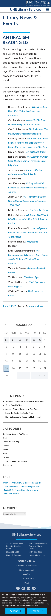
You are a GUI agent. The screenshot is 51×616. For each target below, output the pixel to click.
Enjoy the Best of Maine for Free (19, 413)
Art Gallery (17, 482)
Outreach (7, 457)
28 (39, 368)
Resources (7, 465)
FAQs (26, 582)
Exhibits (6, 449)
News (5, 453)
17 (13, 361)
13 (34, 354)
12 (27, 354)
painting (21, 490)
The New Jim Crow (39, 210)
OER (14, 490)
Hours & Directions (14, 555)
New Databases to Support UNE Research (23, 417)
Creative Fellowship (11, 442)
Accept (14, 611)
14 (39, 354)
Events (6, 445)
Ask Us (26, 574)
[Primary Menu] (47, 9)
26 (27, 368)
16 (6, 361)
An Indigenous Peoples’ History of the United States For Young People (27, 232)
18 (20, 361)
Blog (5, 438)
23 (6, 368)
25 (20, 368)
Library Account (26, 570)
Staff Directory (26, 578)
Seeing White (31, 241)
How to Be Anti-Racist (35, 151)
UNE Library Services (25, 9)
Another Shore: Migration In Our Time (21, 409)
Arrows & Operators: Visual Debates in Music (24, 401)
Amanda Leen (36, 306)
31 (13, 375)
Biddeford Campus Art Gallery (15, 434)
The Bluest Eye (31, 277)
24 (13, 368)
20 (34, 361)
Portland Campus (11, 493)
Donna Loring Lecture (29, 486)
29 (45, 368)
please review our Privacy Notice (24, 605)
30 (6, 375)
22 (45, 361)
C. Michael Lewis (10, 486)
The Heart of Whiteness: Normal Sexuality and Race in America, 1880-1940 (27, 201)
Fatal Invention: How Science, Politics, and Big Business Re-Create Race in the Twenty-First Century (28, 142)
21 (39, 361)
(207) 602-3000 (12, 552)
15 (45, 354)
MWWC (7, 490)
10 (13, 354)
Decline (35, 611)
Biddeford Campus (32, 482)
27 (34, 368)
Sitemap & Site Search (26, 565)
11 (20, 354)
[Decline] (47, 604)
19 (27, 361)
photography (32, 490)
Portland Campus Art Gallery (15, 461)
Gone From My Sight (14, 405)
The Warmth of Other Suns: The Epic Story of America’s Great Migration (28, 161)
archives (6, 482)
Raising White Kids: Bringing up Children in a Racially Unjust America (27, 187)
